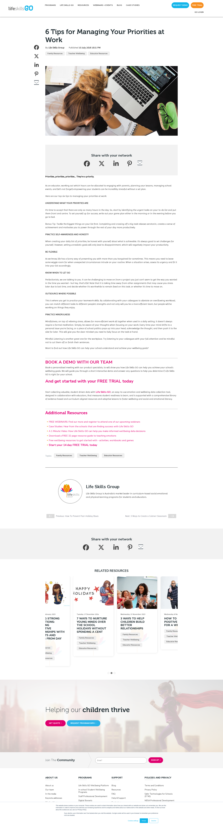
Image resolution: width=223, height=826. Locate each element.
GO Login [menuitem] (199, 12)
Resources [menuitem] (83, 5)
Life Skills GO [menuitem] (67, 5)
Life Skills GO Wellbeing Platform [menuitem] (93, 785)
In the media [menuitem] (50, 794)
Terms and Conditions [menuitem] (154, 785)
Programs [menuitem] (50, 5)
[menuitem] (51, 778)
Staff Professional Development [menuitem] (92, 796)
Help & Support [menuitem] (119, 798)
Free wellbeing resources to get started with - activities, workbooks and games (91, 440)
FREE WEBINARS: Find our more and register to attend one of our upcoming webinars (94, 421)
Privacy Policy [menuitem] (151, 790)
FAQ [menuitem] (113, 794)
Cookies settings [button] (133, 821)
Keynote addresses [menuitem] (53, 798)
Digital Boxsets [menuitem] (85, 800)
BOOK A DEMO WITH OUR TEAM (78, 362)
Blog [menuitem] (119, 5)
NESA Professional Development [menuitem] (159, 800)
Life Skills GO (103, 392)
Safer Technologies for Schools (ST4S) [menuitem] (159, 795)
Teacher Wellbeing (76, 53)
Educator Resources (99, 53)
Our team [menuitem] (49, 790)
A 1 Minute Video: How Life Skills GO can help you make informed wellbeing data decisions (97, 431)
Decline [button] (153, 821)
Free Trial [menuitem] (197, 5)
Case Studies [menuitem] (133, 5)
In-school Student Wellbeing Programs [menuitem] (91, 791)
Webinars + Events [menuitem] (103, 5)
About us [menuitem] (49, 785)
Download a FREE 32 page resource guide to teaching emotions (82, 435)
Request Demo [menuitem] (180, 5)
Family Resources (55, 53)
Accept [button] (144, 821)
